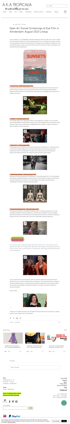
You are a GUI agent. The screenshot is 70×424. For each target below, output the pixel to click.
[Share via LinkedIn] (17, 318)
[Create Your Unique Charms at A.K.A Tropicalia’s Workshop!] (35, 338)
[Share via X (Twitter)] (13, 318)
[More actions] (59, 24)
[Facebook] (9, 401)
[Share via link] (20, 318)
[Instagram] (16, 401)
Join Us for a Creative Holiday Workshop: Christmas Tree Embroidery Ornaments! (56, 346)
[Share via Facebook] (10, 318)
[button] (65, 11)
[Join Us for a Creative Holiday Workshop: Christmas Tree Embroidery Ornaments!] (57, 338)
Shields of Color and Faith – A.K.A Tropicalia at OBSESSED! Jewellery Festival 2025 (13, 346)
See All (65, 330)
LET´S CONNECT (6, 405)
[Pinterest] (13, 401)
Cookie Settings (56, 421)
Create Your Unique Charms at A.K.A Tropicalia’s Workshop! (34, 346)
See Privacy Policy (12, 422)
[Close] (68, 421)
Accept (64, 421)
